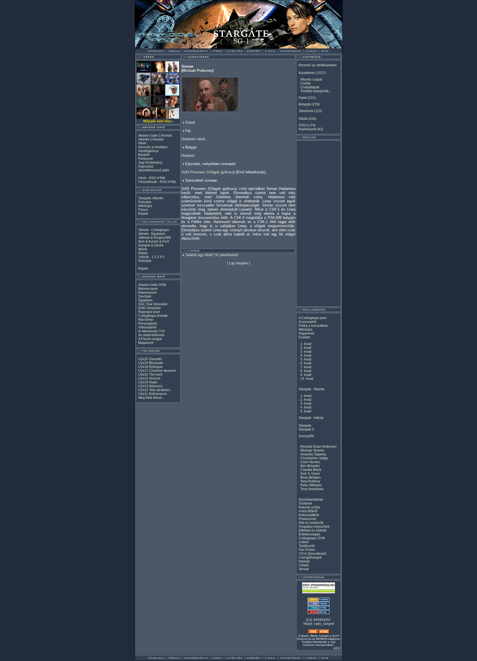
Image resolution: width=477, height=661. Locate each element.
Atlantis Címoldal (151, 139)
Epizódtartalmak (311, 499)
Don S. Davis (310, 474)
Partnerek (145, 159)
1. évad (305, 344)
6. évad (305, 363)
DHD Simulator (149, 308)
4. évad (305, 355)
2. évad (305, 348)
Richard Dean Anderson (318, 446)
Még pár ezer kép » (158, 121)
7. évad (305, 367)
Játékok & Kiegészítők (154, 238)
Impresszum (147, 292)
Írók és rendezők (311, 523)
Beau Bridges (310, 477)
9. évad (305, 375)
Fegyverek (306, 333)
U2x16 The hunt (150, 374)
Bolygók (305, 104)
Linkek (304, 542)
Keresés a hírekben (153, 147)
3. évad (305, 352)
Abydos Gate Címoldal (155, 135)
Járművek (306, 111)
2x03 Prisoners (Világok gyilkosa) (208, 172)
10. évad (306, 379)
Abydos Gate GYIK (152, 285)
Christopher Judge (314, 458)
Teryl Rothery (310, 481)
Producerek (307, 519)
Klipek (143, 253)
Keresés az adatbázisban (318, 65)
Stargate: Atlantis (150, 198)
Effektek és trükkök (313, 530)
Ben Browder (310, 466)
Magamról (145, 343)
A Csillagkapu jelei (313, 318)
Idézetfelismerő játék (153, 170)
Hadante (188, 155)
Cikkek (304, 565)
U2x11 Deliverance (152, 394)
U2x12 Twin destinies (154, 390)
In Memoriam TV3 (151, 331)
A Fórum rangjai (150, 339)
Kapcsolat (145, 166)
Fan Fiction (307, 550)
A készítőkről (308, 511)
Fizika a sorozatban (313, 326)
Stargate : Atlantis (312, 389)
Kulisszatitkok (309, 515)
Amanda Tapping (313, 454)
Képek (143, 214)
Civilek (305, 83)
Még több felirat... (151, 398)
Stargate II (306, 429)
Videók (143, 257)
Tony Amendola (312, 489)
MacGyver (145, 320)
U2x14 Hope (147, 382)
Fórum (143, 210)
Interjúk (304, 561)
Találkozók (307, 546)
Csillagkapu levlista (153, 316)
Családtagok (309, 87)
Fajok (303, 98)
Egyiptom (145, 300)
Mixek (142, 249)
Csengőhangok (310, 557)
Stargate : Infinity (311, 418)
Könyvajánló (147, 323)
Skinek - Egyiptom (151, 234)
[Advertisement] (318, 223)
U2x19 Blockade (150, 363)
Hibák (303, 119)
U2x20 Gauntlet (150, 359)
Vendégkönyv (148, 151)
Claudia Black (310, 470)
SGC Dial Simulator (153, 304)
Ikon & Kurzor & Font (153, 241)
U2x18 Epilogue (150, 367)
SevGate (144, 296)
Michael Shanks (312, 450)
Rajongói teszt (149, 312)
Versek (304, 569)
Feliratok (144, 202)
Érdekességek (309, 534)
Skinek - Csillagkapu (153, 230)
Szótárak (305, 503)
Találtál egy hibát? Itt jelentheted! (211, 255)
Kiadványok (307, 129)
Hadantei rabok (193, 139)
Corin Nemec (310, 462)
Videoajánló (147, 327)
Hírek (142, 143)
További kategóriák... (315, 91)
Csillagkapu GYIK (312, 538)
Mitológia (145, 206)
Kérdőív (144, 155)
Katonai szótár (309, 507)
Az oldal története (151, 335)
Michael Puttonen (197, 70)
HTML (161, 178)
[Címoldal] (170, 47)
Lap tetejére (238, 263)
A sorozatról (307, 322)
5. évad (305, 359)
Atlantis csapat (311, 79)
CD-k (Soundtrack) (313, 554)
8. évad (305, 371)
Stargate (305, 426)
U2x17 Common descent (157, 371)
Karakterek (307, 73)
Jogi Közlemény (150, 162)
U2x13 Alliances (150, 386)
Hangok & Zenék (150, 245)
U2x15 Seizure (149, 378)
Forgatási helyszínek (314, 527)
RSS (152, 178)
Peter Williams (311, 485)
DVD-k (304, 125)
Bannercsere (148, 289)
